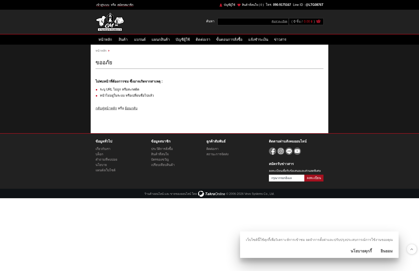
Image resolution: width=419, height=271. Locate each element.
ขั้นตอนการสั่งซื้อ (229, 39)
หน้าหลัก (105, 39)
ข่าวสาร (280, 39)
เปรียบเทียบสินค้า (163, 165)
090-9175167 (282, 5)
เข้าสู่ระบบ (102, 5)
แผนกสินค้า (161, 39)
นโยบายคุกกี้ (361, 251)
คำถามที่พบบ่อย (106, 159)
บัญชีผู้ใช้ (229, 5)
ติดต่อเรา (203, 39)
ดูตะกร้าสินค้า (318, 21)
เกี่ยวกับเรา (103, 149)
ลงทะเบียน (314, 178)
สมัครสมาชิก (125, 5)
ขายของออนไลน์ (180, 194)
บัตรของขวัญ (160, 159)
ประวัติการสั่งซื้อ (162, 149)
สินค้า (123, 39)
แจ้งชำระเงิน (258, 39)
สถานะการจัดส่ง (217, 154)
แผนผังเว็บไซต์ (105, 170)
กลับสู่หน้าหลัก (106, 108)
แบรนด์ (140, 39)
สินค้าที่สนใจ (253, 5)
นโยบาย (101, 165)
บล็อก (99, 154)
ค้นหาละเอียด (279, 21)
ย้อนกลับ (131, 108)
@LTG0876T (314, 5)
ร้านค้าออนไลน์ (154, 194)
